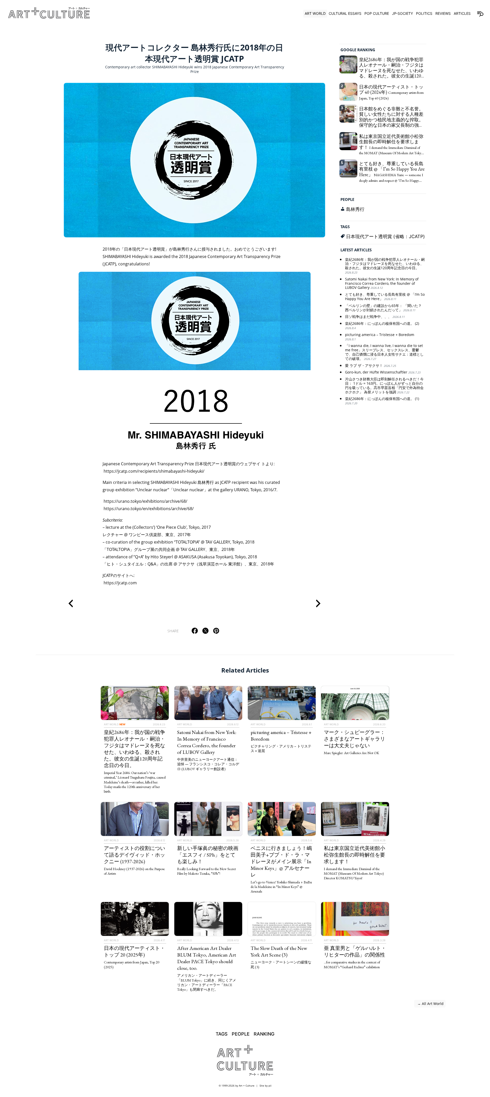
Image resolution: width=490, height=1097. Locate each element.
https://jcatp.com (120, 583)
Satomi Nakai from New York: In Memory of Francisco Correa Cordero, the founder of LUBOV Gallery (382, 283)
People (347, 199)
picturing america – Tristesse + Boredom (379, 337)
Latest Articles (356, 250)
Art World (315, 13)
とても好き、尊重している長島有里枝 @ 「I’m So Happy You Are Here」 (385, 297)
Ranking (264, 1034)
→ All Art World (430, 1003)
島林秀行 (355, 209)
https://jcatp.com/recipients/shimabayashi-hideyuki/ (154, 471)
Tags (345, 226)
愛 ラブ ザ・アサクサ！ (370, 366)
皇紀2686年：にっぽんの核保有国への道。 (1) (382, 401)
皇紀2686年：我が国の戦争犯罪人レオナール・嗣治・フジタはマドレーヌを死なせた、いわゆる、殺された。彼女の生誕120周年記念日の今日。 (385, 265)
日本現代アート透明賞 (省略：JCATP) (385, 236)
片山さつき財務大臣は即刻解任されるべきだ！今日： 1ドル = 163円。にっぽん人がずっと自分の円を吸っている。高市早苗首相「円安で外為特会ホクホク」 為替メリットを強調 (384, 385)
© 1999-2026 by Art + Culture (236, 1085)
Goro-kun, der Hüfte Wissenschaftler (383, 372)
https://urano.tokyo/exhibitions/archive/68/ (145, 501)
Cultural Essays (345, 13)
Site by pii (266, 1085)
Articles (462, 13)
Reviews (443, 13)
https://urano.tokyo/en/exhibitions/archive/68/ (149, 508)
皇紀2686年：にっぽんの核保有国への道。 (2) (382, 326)
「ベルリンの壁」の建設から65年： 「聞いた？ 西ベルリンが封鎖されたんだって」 (383, 308)
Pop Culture (376, 13)
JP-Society (402, 13)
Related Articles (245, 670)
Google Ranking (357, 49)
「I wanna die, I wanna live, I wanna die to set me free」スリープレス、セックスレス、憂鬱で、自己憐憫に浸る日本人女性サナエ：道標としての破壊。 (384, 352)
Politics (424, 13)
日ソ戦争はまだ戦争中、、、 (375, 317)
